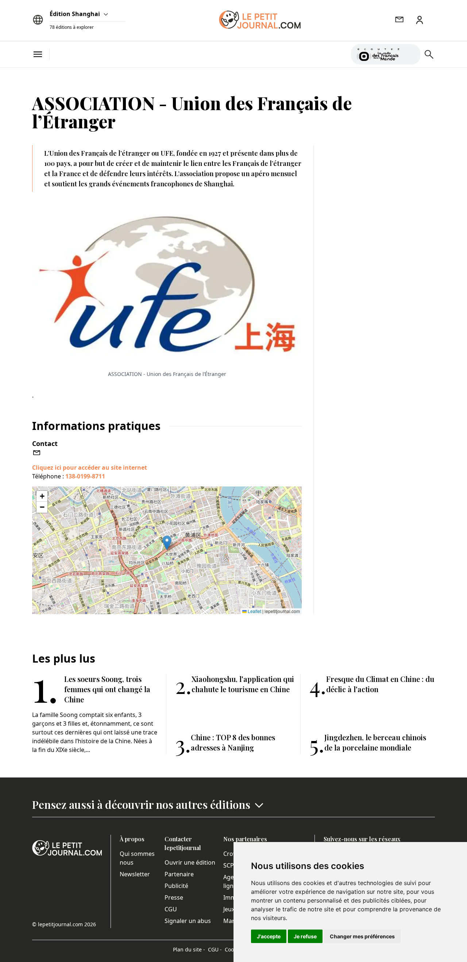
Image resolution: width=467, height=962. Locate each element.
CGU (171, 909)
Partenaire (179, 874)
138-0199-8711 (85, 476)
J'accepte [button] (269, 936)
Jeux (229, 909)
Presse (174, 897)
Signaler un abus (188, 921)
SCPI (229, 865)
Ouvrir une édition (190, 862)
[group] (410, 53)
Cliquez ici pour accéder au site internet (89, 467)
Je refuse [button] (305, 936)
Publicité (176, 886)
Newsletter (135, 874)
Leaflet (254, 611)
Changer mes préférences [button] (362, 936)
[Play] (410, 54)
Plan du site (189, 949)
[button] (166, 542)
